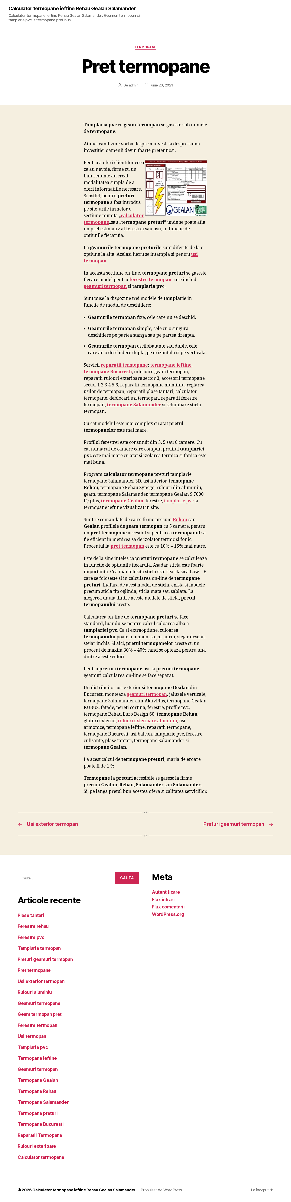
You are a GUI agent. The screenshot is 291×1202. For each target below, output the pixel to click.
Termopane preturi (38, 1113)
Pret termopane (34, 970)
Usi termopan (32, 1036)
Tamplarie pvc (33, 1047)
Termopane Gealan (38, 1080)
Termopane (145, 47)
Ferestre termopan (37, 1025)
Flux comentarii (168, 907)
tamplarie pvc (179, 501)
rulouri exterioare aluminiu (147, 721)
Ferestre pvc (31, 937)
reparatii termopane (124, 365)
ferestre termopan (150, 280)
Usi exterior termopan (41, 981)
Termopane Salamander (43, 1102)
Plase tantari (31, 915)
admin (133, 85)
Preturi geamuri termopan (45, 959)
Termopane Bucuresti (41, 1124)
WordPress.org (168, 914)
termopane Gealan (122, 501)
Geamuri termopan (38, 1069)
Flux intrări (163, 899)
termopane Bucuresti (108, 372)
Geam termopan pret (40, 1014)
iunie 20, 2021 (161, 85)
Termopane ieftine (37, 1058)
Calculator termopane (41, 1157)
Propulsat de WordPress (161, 1190)
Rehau (180, 520)
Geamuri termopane (39, 1003)
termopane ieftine (171, 365)
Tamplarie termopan (39, 948)
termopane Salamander (134, 405)
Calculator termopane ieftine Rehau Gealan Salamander (72, 8)
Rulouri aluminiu (35, 992)
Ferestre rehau (33, 926)
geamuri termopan (105, 286)
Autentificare (166, 892)
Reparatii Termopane (40, 1135)
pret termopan (127, 546)
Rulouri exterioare (37, 1146)
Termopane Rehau (37, 1091)
